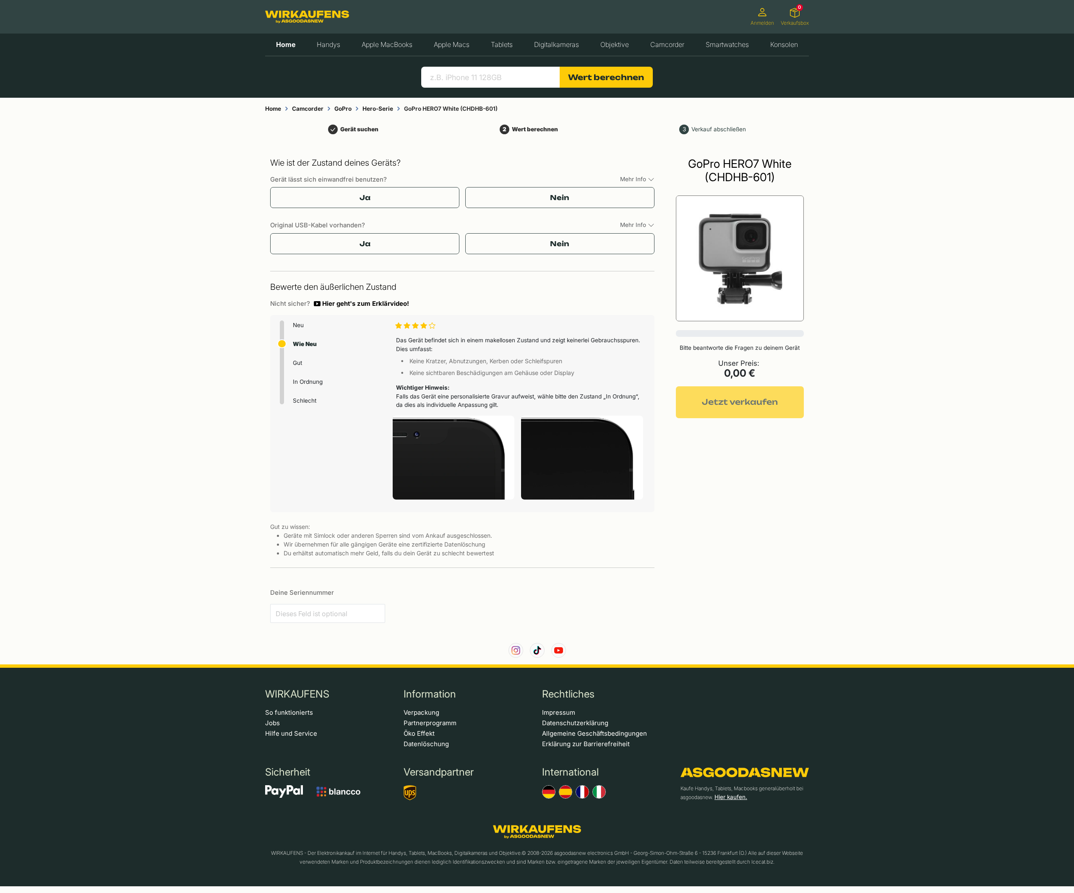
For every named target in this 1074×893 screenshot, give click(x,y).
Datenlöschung (426, 744)
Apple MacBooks (387, 44)
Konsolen (784, 44)
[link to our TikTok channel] (537, 650)
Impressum (558, 712)
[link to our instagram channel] (516, 650)
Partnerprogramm (430, 723)
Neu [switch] (298, 325)
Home (285, 44)
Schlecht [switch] (304, 400)
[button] (361, 303)
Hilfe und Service (291, 733)
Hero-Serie (377, 108)
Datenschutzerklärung (575, 723)
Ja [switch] (365, 197)
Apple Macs (451, 44)
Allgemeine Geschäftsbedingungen (594, 733)
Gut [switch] (297, 362)
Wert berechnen (606, 77)
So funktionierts (289, 712)
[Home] (307, 16)
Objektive (614, 44)
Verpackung (421, 712)
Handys (328, 44)
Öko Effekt (419, 733)
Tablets (502, 44)
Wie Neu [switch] (305, 344)
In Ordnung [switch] (308, 381)
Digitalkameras (556, 44)
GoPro (343, 108)
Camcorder (667, 44)
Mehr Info (634, 179)
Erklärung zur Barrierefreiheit (586, 744)
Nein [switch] (559, 197)
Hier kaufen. (730, 797)
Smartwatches (727, 44)
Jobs (272, 723)
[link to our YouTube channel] (558, 650)
